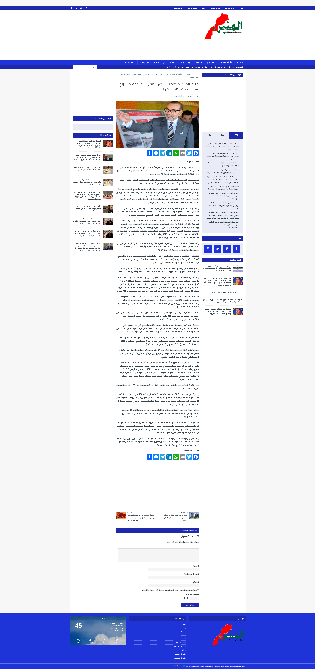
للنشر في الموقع (215, 8)
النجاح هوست (190, 666)
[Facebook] (86, 8)
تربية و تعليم (185, 62)
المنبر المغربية (191, 96)
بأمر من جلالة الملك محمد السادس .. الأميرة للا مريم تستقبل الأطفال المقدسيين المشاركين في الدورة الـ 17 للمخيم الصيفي (223, 179)
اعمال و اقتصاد (129, 62)
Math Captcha (192, 595)
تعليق (196, 547)
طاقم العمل (182, 632)
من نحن (183, 628)
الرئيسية (240, 62)
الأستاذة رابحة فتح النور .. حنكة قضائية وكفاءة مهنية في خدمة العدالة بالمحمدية (223, 188)
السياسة (199, 62)
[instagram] (72, 8)
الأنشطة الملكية (225, 62)
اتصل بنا (183, 638)
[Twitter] (76, 8)
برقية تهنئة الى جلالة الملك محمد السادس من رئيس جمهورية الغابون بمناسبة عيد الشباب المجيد (223, 196)
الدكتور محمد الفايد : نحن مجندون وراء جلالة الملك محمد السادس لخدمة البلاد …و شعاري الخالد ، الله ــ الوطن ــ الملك (217, 282)
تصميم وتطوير (204, 666)
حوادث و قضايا (159, 62)
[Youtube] (81, 8)
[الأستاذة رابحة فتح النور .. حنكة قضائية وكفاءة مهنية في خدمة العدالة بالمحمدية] (108, 209)
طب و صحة (144, 62)
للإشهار (204, 8)
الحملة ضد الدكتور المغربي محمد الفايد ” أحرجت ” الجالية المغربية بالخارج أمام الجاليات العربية (218, 311)
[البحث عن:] (85, 67)
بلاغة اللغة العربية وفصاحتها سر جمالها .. (226, 292)
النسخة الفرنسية (192, 8)
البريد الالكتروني (192, 574)
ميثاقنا (183, 635)
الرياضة (173, 62)
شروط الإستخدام (229, 8)
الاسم (196, 566)
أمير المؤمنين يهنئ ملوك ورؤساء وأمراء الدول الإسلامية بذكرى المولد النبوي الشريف (223, 171)
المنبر (241, 8)
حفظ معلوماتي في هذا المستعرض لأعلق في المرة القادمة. (169, 590)
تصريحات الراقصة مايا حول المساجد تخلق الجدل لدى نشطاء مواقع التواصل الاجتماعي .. (223, 300)
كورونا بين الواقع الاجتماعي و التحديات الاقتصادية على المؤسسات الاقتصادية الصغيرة (217, 268)
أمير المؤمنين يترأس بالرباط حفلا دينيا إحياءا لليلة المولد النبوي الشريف (223, 164)
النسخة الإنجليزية (178, 8)
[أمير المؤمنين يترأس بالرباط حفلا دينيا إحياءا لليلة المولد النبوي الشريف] (108, 170)
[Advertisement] (128, 37)
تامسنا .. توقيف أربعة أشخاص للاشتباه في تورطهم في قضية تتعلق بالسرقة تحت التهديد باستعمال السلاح (222, 146)
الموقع (195, 582)
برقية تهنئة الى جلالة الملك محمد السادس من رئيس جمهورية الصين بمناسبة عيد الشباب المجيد (222, 205)
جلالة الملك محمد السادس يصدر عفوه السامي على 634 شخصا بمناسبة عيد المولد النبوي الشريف (223, 156)
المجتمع (210, 62)
